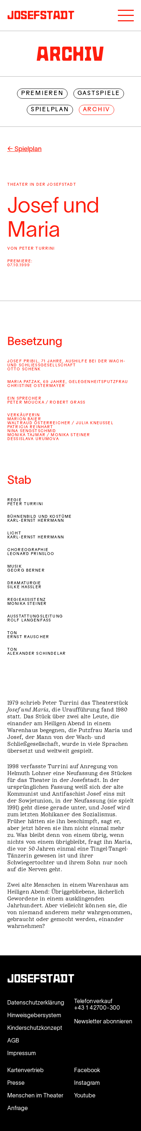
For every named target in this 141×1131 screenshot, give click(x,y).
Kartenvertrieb (25, 1070)
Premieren (42, 93)
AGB (13, 1040)
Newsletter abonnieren (103, 1021)
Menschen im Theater (35, 1095)
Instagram (87, 1082)
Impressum (21, 1053)
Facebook (87, 1070)
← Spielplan (24, 148)
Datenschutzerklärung (35, 1002)
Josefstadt (41, 979)
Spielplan (50, 110)
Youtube (84, 1095)
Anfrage (17, 1108)
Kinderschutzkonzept (34, 1027)
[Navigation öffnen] (126, 15)
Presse (16, 1082)
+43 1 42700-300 (97, 1007)
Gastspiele (98, 93)
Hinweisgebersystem (34, 1015)
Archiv (97, 110)
